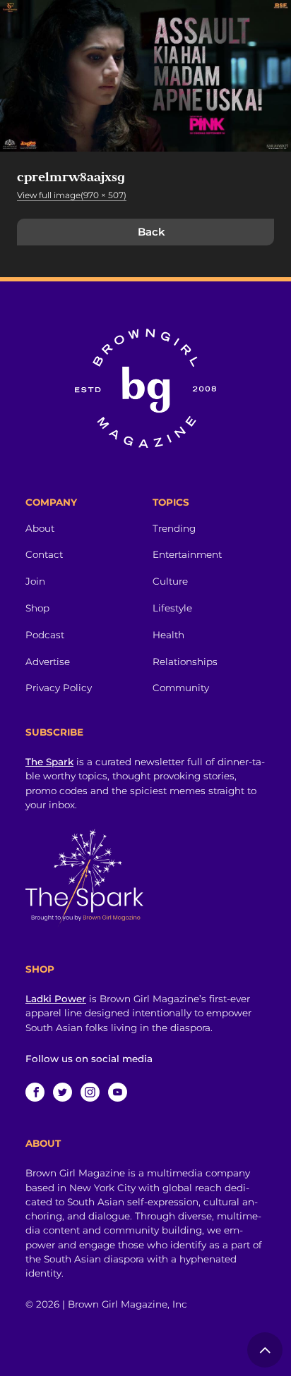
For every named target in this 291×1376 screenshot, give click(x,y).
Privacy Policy (58, 687)
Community (181, 687)
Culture (170, 581)
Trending (174, 528)
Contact (44, 554)
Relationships (185, 661)
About (39, 528)
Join (35, 581)
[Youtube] (117, 1092)
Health (168, 634)
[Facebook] (34, 1092)
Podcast (44, 634)
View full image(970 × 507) (71, 195)
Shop (37, 608)
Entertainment (187, 554)
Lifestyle (172, 608)
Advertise (47, 661)
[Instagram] (90, 1092)
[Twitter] (62, 1092)
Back (151, 231)
